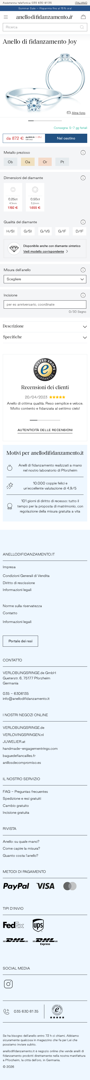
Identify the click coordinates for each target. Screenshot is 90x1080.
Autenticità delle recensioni (45, 429)
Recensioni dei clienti (45, 388)
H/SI (10, 231)
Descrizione (13, 326)
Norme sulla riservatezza (22, 606)
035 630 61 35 (26, 1011)
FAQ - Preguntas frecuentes (25, 791)
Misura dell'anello (17, 270)
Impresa (9, 567)
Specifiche (12, 337)
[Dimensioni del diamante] (83, 178)
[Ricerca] (82, 27)
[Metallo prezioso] (83, 152)
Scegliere (14, 279)
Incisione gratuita (16, 812)
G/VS (45, 231)
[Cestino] (83, 17)
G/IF (62, 231)
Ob (10, 162)
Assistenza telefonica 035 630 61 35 (27, 2)
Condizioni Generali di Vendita (26, 576)
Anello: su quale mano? (21, 841)
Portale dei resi (20, 641)
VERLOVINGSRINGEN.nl (23, 735)
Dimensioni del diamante (23, 178)
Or (45, 162)
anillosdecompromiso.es (22, 762)
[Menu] (6, 17)
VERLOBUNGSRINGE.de (23, 728)
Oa (27, 162)
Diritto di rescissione (19, 583)
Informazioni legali (17, 590)
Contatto (10, 613)
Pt (62, 162)
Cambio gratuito (16, 806)
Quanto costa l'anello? (20, 855)
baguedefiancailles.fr (19, 756)
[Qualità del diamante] (83, 222)
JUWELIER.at (14, 742)
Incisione (10, 295)
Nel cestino (66, 138)
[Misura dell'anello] (83, 270)
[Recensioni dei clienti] (45, 369)
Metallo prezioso (17, 152)
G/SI (28, 231)
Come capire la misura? (21, 848)
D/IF (80, 231)
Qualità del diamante (20, 222)
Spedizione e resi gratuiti (22, 798)
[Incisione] (83, 295)
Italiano (81, 3)
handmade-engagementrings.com (30, 748)
